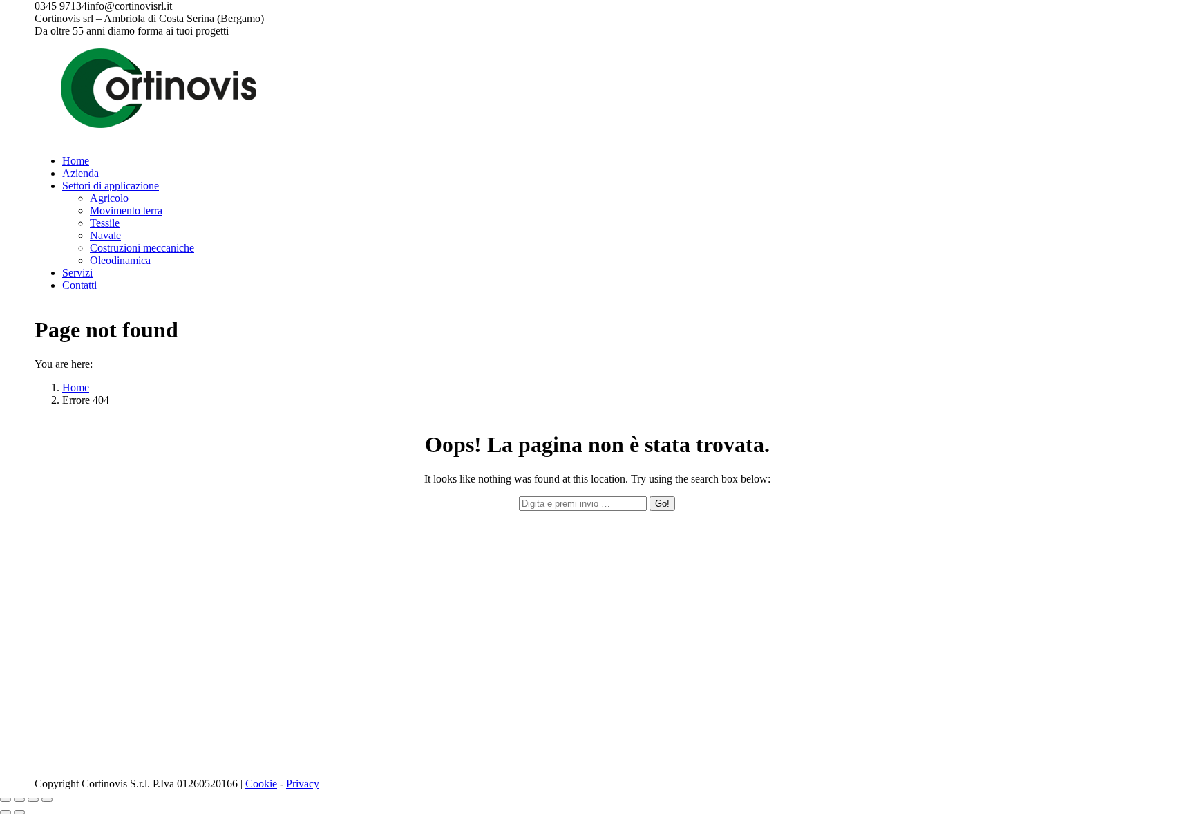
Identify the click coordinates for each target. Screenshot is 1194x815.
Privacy (302, 783)
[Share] (19, 800)
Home (75, 387)
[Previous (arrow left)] (5, 812)
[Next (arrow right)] (19, 812)
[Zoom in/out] (47, 800)
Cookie (261, 783)
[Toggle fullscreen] (33, 800)
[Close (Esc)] (5, 800)
